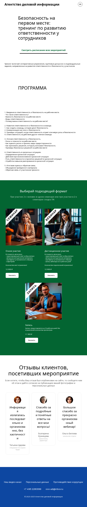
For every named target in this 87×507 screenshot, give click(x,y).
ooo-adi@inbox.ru (54, 489)
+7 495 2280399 (32, 489)
